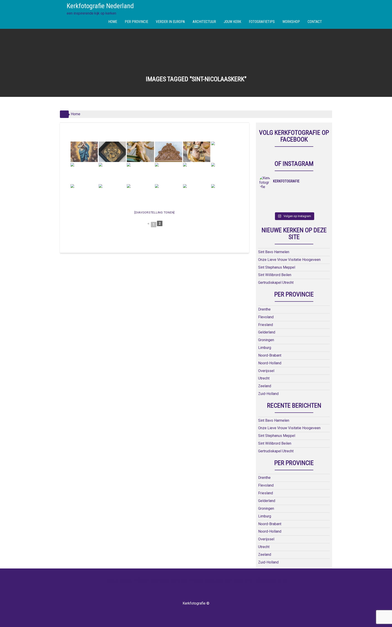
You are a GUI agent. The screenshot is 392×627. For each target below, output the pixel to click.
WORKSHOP (291, 22)
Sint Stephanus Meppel (276, 267)
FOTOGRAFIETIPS (262, 22)
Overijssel (266, 371)
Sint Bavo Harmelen (273, 252)
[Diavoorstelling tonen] (154, 212)
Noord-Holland (269, 363)
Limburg (264, 347)
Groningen (266, 340)
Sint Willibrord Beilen (274, 275)
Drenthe (264, 309)
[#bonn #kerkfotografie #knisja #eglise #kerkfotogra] (285, 201)
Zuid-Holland (268, 394)
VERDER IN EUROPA (170, 22)
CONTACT (315, 22)
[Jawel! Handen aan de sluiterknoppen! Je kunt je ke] (268, 201)
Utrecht (264, 378)
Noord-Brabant (269, 355)
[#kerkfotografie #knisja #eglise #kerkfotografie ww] (285, 207)
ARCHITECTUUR (204, 22)
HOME (112, 22)
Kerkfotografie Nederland (100, 6)
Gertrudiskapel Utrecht (276, 282)
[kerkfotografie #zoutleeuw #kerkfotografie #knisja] (268, 195)
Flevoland (266, 317)
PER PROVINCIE (136, 22)
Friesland (265, 325)
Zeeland (264, 386)
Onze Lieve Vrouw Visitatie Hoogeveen (289, 259)
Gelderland (266, 332)
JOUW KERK (232, 22)
